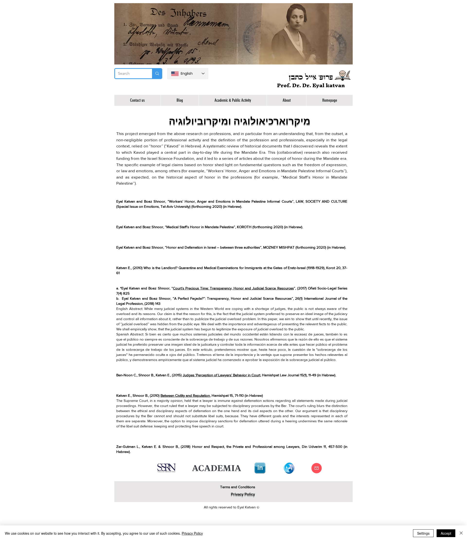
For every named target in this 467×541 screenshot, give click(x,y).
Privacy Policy (192, 533)
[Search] (157, 73)
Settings (423, 533)
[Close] (461, 533)
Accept (446, 533)
